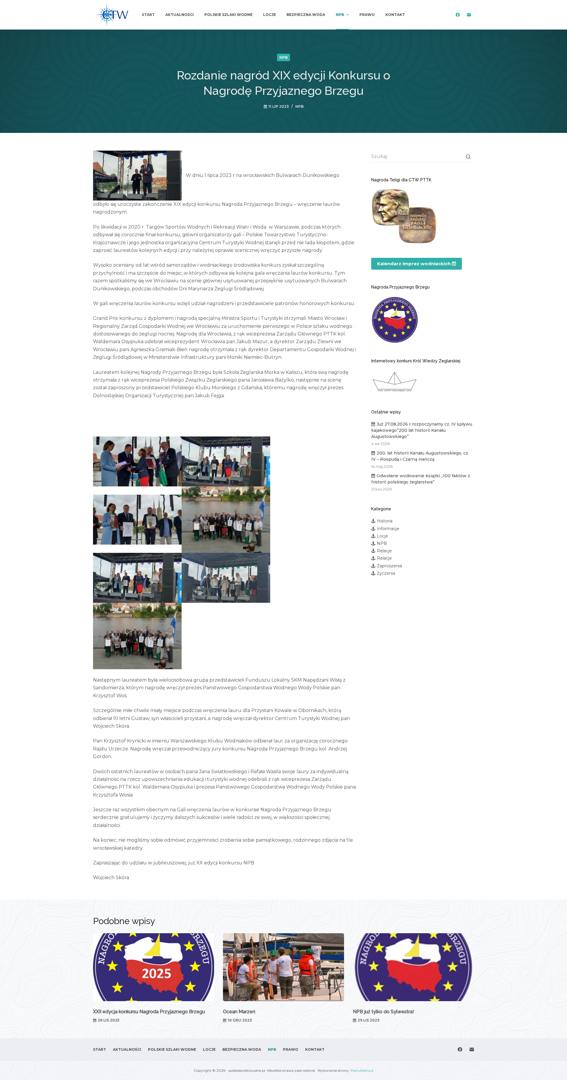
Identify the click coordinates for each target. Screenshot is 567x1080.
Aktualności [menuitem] (179, 14)
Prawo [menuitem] (367, 14)
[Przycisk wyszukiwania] (468, 156)
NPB (283, 57)
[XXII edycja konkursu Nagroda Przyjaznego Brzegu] (153, 967)
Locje (382, 536)
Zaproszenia (389, 565)
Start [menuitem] (148, 14)
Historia (384, 521)
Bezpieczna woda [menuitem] (305, 14)
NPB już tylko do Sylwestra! (383, 1011)
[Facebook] (457, 15)
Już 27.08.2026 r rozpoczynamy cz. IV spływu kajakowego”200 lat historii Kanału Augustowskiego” (421, 430)
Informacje (388, 528)
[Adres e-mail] (469, 15)
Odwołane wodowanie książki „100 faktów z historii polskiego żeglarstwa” (420, 479)
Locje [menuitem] (269, 14)
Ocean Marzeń (239, 1011)
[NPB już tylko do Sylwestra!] (413, 967)
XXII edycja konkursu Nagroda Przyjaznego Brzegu (149, 1011)
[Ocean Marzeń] (283, 967)
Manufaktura (362, 1070)
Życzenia (386, 573)
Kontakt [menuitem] (395, 14)
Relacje (384, 550)
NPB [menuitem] (340, 14)
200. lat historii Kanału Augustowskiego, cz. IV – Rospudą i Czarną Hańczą (420, 456)
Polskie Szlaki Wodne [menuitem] (228, 14)
